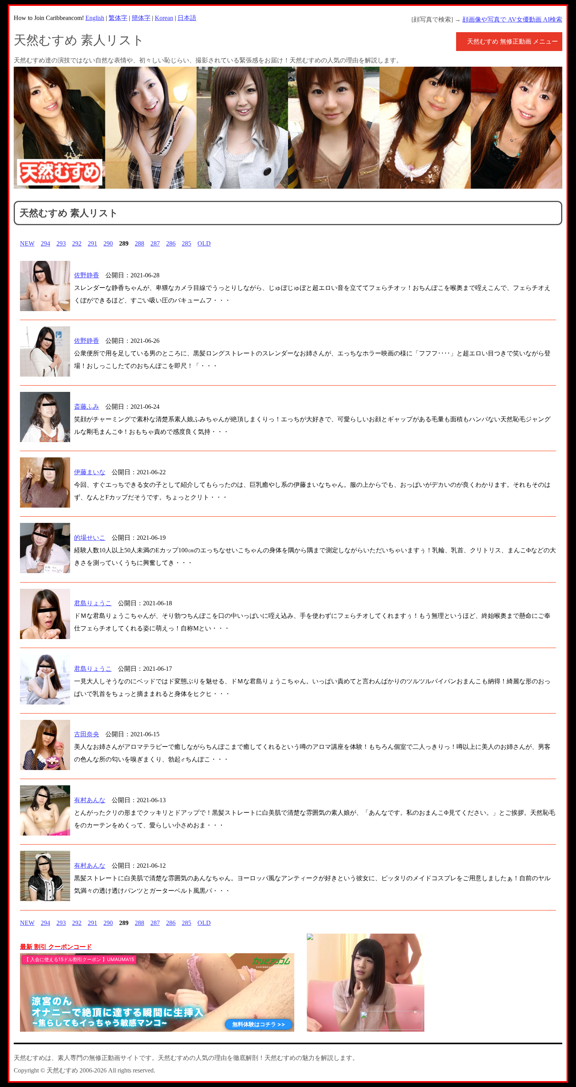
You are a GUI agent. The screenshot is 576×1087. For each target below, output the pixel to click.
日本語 (187, 18)
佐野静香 (86, 275)
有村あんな (89, 800)
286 (171, 243)
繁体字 (118, 18)
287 (155, 243)
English (94, 18)
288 (139, 243)
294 (45, 243)
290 (108, 243)
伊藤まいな (89, 472)
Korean (164, 18)
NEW (27, 243)
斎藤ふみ (86, 406)
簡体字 (141, 18)
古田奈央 (86, 734)
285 (186, 243)
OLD (204, 243)
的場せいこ (89, 537)
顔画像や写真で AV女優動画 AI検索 (512, 19)
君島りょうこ (93, 603)
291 (92, 243)
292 (77, 243)
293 (61, 243)
